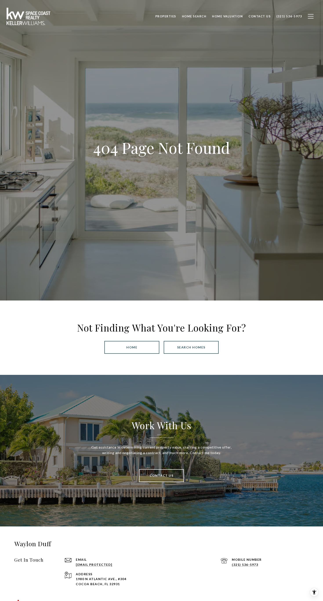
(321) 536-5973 (245, 564)
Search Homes (191, 347)
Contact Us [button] (161, 475)
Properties (165, 16)
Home (131, 347)
